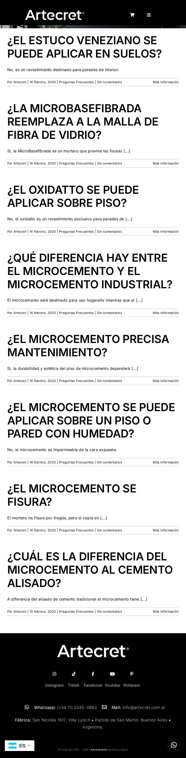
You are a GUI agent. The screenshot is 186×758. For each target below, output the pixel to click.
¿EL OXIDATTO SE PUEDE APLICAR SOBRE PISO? (73, 196)
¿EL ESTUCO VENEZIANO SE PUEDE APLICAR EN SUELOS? (84, 47)
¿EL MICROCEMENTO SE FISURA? (71, 495)
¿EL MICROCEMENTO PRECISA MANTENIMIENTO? (88, 345)
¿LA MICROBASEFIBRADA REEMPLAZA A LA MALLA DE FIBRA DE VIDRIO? (82, 121)
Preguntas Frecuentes (76, 82)
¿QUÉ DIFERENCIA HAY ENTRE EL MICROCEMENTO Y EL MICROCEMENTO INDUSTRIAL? (90, 271)
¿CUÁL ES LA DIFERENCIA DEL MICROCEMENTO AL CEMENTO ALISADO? (90, 570)
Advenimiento (99, 749)
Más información (166, 82)
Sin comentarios (109, 82)
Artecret (20, 82)
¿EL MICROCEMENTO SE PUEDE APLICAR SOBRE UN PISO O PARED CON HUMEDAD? (91, 420)
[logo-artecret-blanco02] (55, 11)
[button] (174, 745)
